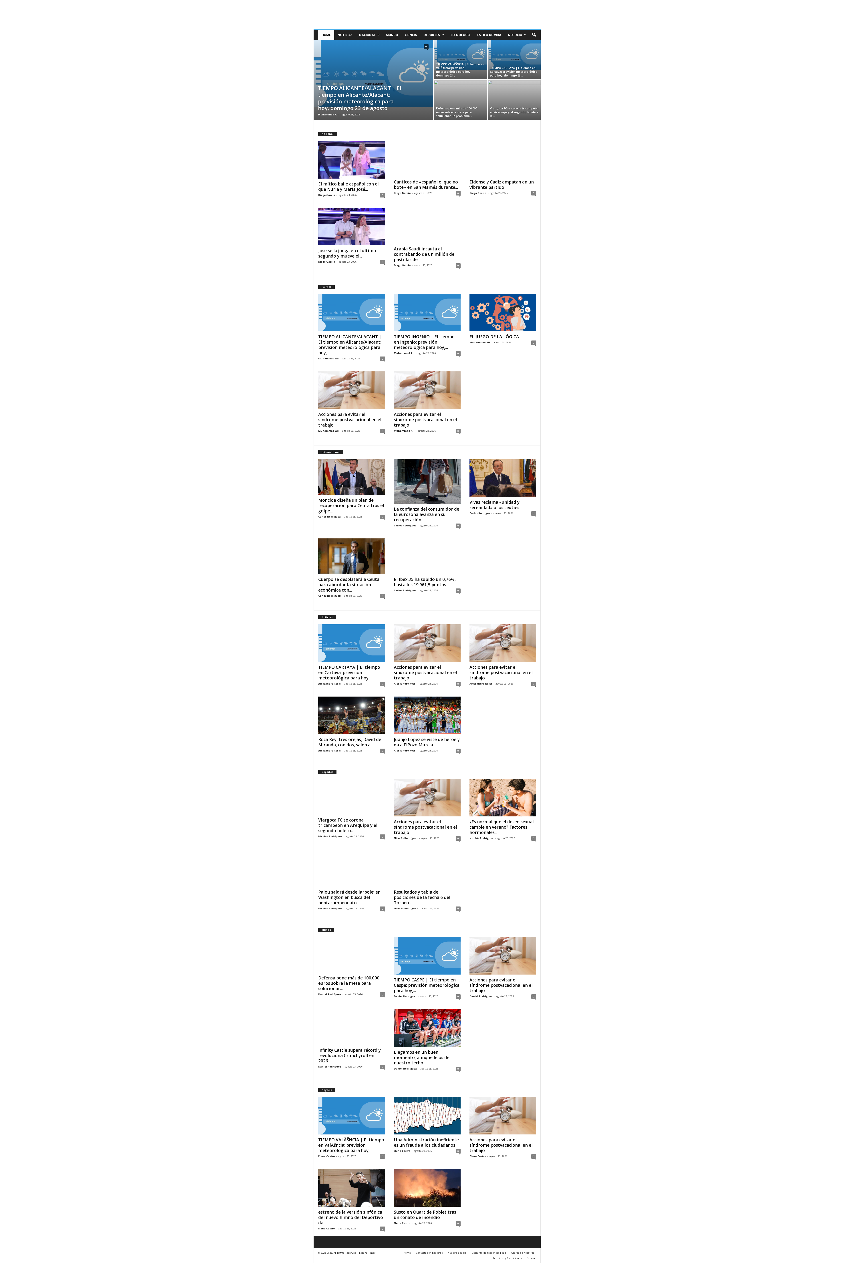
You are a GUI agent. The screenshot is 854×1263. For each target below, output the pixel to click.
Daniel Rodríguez (329, 994)
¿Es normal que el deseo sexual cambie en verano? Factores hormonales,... (501, 827)
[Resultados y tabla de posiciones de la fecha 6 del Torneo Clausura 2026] (427, 869)
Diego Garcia (326, 195)
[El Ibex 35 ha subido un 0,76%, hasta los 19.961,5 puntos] (427, 556)
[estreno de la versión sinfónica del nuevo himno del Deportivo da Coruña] (351, 1188)
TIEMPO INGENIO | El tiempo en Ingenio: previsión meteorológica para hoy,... (424, 342)
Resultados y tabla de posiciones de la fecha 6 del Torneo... (422, 897)
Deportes (432, 35)
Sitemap (531, 1258)
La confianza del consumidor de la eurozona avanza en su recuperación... (426, 514)
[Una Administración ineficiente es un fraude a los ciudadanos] (427, 1116)
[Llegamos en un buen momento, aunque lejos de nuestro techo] (427, 1028)
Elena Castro (326, 1156)
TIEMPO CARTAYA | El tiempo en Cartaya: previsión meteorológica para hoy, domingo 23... (513, 71)
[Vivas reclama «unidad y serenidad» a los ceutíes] (502, 478)
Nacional (367, 35)
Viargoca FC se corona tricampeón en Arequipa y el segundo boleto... (347, 825)
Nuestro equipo (457, 1252)
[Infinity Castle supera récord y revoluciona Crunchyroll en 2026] (351, 1027)
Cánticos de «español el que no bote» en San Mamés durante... (426, 184)
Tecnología (460, 35)
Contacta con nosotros (429, 1252)
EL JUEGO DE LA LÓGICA (494, 337)
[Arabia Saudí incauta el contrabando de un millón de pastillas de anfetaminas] (427, 226)
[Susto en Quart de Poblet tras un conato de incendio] (427, 1188)
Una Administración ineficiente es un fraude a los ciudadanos (426, 1142)
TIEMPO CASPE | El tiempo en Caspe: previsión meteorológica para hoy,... (426, 985)
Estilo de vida (489, 35)
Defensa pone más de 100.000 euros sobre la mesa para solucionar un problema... (456, 112)
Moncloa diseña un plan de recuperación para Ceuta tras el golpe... (351, 505)
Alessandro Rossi (329, 683)
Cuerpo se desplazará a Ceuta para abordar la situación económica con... (348, 584)
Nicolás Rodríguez (330, 836)
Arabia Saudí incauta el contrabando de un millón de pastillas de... (424, 254)
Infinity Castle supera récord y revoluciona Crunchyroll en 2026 (349, 1055)
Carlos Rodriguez (329, 516)
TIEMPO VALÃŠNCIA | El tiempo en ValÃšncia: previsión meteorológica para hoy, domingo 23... (460, 69)
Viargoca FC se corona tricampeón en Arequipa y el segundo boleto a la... (514, 112)
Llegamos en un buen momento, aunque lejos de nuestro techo (421, 1057)
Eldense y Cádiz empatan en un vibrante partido (501, 184)
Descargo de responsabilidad (488, 1252)
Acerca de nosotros (522, 1252)
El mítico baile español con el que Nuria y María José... (348, 186)
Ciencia (411, 35)
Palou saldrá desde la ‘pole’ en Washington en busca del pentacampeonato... (349, 897)
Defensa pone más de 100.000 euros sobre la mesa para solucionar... (348, 983)
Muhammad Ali (328, 114)
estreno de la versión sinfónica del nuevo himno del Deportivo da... (350, 1217)
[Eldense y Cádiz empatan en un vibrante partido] (502, 159)
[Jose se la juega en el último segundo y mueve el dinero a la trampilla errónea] (351, 227)
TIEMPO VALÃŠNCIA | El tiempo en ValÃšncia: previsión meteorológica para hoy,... (351, 1145)
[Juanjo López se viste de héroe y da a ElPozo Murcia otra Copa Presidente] (427, 715)
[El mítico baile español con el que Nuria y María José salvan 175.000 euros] (351, 160)
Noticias (345, 35)
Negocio (515, 35)
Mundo (392, 35)
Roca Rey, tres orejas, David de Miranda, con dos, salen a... (349, 742)
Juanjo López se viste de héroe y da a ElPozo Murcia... (427, 742)
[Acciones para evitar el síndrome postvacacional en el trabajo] (351, 390)
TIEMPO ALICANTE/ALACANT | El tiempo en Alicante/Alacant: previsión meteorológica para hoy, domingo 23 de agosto (359, 98)
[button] (534, 35)
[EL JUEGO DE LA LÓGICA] (502, 313)
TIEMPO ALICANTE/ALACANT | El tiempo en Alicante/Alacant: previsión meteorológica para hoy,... (349, 345)
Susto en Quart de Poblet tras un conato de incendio (425, 1214)
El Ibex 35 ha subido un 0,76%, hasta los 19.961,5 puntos (425, 582)
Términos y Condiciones (507, 1258)
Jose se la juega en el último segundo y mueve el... (347, 253)
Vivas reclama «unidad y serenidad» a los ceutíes (494, 504)
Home (326, 35)
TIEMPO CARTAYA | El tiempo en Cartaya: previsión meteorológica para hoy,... (349, 672)
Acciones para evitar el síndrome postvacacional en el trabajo (349, 419)
